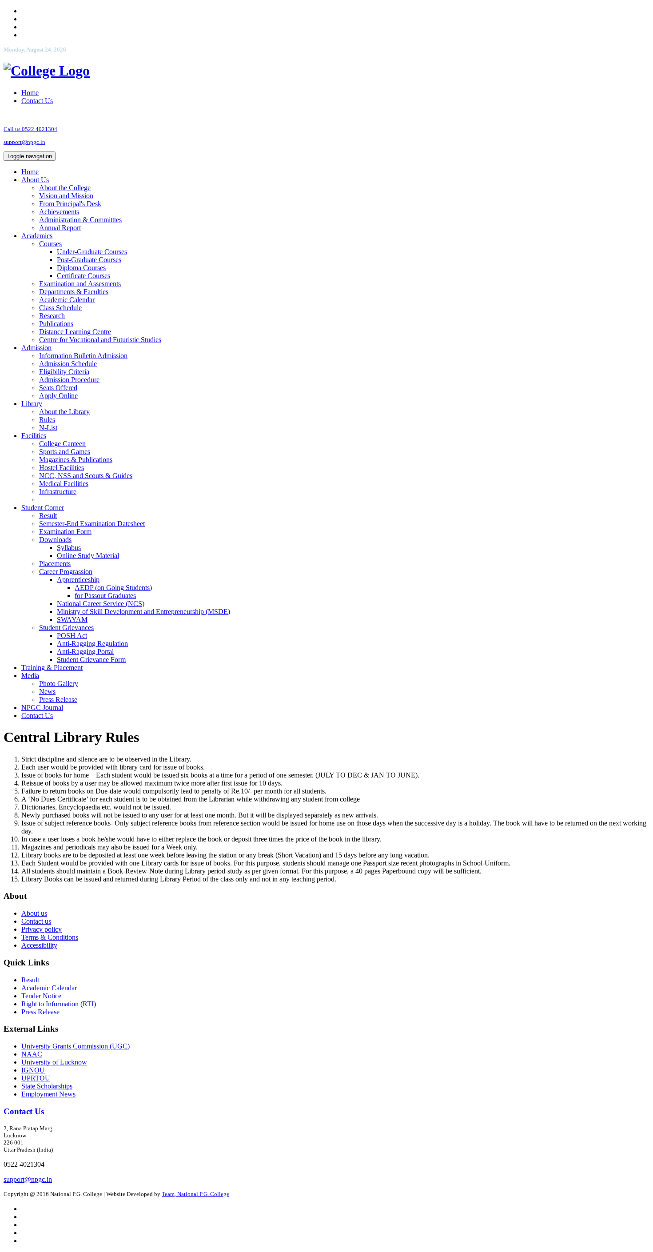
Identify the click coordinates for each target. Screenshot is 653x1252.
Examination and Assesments (80, 283)
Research (52, 315)
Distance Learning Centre (75, 331)
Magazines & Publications (75, 459)
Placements (55, 563)
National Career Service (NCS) (100, 603)
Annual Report (60, 227)
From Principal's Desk (70, 203)
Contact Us (37, 100)
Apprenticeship (78, 579)
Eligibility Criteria (64, 371)
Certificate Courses (83, 275)
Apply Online (58, 395)
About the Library (64, 411)
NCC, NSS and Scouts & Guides (85, 475)
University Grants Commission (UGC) (75, 1046)
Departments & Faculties (73, 291)
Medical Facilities (63, 483)
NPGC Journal (42, 707)
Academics (36, 235)
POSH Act (72, 635)
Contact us (36, 921)
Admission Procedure (69, 379)
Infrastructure (57, 491)
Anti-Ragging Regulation (92, 643)
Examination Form (65, 531)
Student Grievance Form (91, 659)
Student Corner (42, 507)
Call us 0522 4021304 (30, 129)
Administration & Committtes (80, 219)
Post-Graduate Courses (89, 259)
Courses (50, 243)
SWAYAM (72, 619)
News (47, 691)
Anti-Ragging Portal (85, 651)
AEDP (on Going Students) (113, 587)
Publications (56, 323)
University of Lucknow (54, 1062)
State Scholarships (46, 1086)
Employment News (48, 1094)
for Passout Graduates (105, 595)
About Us (35, 179)
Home (30, 92)
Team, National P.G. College (195, 1194)
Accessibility (39, 945)
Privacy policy (41, 929)
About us (34, 913)
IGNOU (33, 1070)
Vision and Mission (66, 195)
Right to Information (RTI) (58, 1004)
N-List (48, 427)
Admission (36, 347)
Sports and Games (64, 451)
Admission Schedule (68, 363)
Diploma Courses (81, 267)
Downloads (55, 539)
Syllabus (69, 547)
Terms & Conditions (49, 937)
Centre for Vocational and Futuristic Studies (100, 339)
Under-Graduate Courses (92, 251)
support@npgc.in (24, 142)
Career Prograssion (65, 571)
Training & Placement (52, 667)
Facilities (33, 435)
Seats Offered (58, 387)
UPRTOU (35, 1078)
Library (31, 403)
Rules (47, 419)
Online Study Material (88, 555)
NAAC (31, 1054)
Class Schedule (60, 307)
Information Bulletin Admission (83, 355)
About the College (65, 187)
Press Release (58, 699)
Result (48, 515)
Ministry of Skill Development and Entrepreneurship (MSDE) (143, 611)
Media (30, 675)
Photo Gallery (58, 683)
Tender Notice (41, 996)
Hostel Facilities (61, 467)
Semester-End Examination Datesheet (92, 523)
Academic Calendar (67, 299)
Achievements (59, 211)
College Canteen (62, 443)
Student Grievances (66, 627)
